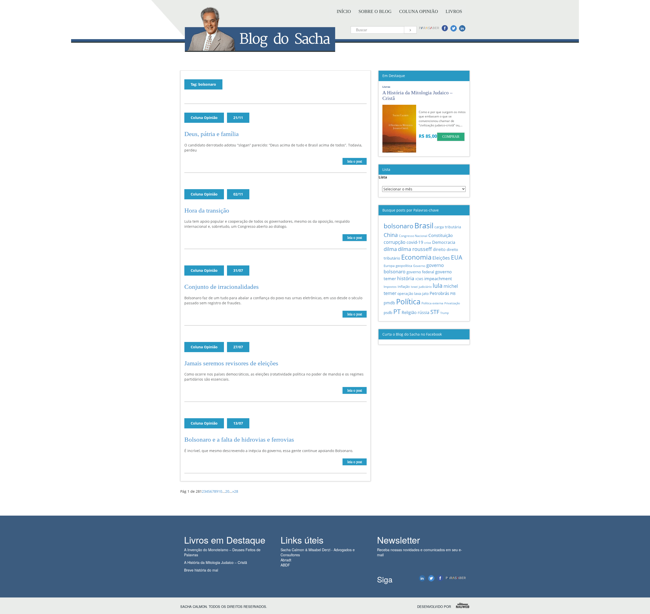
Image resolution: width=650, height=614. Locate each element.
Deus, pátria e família (211, 133)
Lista (383, 177)
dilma (390, 248)
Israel (414, 287)
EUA (456, 257)
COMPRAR (450, 137)
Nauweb (463, 605)
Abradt (286, 559)
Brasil (423, 225)
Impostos (390, 286)
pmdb (389, 303)
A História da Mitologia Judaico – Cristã (215, 562)
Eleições (441, 258)
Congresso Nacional (413, 236)
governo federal (420, 271)
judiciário (425, 286)
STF (434, 312)
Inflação (404, 286)
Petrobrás (439, 293)
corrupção (394, 242)
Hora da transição (206, 210)
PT (397, 311)
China (391, 234)
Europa (389, 265)
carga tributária (447, 226)
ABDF (285, 564)
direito (439, 249)
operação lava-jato (413, 293)
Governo (419, 266)
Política (408, 301)
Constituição (440, 235)
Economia (416, 257)
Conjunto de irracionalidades (221, 286)
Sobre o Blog (375, 11)
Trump (444, 313)
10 (220, 491)
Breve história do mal (201, 570)
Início (344, 11)
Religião (409, 312)
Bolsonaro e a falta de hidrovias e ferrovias (239, 439)
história (405, 278)
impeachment (438, 278)
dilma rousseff (415, 248)
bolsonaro (398, 226)
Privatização (452, 303)
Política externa (432, 303)
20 (227, 491)
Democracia (443, 242)
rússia (423, 312)
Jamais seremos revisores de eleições (231, 363)
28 (236, 491)
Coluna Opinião (418, 11)
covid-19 (415, 242)
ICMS (419, 279)
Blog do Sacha (260, 47)
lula (438, 286)
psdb (388, 312)
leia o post (354, 161)
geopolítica (404, 265)
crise (427, 243)
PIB (453, 293)
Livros (454, 11)
